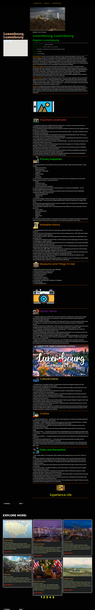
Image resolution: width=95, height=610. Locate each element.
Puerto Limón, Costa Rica (39, 581)
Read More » (8, 552)
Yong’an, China (7, 574)
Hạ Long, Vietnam (68, 541)
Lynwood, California (8, 540)
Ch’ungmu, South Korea (39, 544)
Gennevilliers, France (68, 578)
